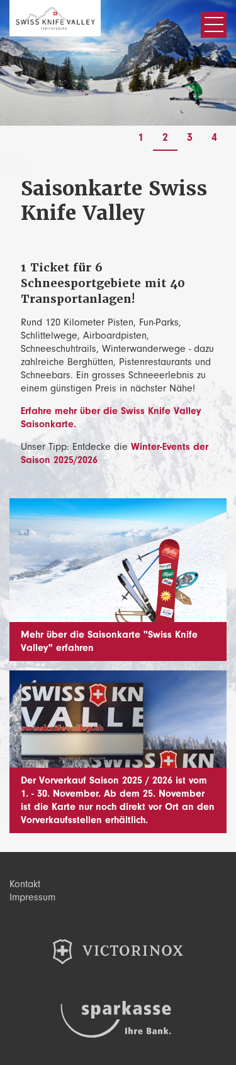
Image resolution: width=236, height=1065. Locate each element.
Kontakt (24, 884)
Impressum (32, 897)
